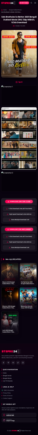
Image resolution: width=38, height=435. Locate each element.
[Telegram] (8, 362)
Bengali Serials (7, 375)
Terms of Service (7, 395)
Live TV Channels (8, 381)
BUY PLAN (25, 3)
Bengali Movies (7, 378)
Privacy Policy (7, 393)
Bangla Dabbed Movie (15, 10)
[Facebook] (3, 362)
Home (4, 373)
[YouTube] (13, 362)
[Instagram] (23, 362)
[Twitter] (18, 362)
